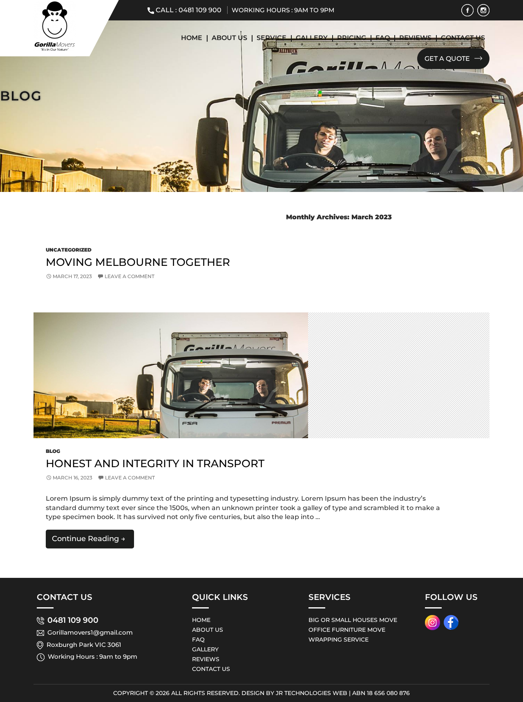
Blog (53, 451)
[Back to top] (502, 669)
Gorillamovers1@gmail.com (90, 632)
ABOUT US (207, 629)
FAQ (198, 639)
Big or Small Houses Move (352, 620)
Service (271, 38)
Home (191, 38)
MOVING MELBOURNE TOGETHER (138, 262)
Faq (382, 38)
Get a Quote (448, 58)
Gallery (312, 38)
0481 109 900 (200, 10)
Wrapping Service (338, 639)
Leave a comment (129, 276)
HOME (201, 620)
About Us (229, 38)
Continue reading (93, 541)
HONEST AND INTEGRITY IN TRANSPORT (155, 463)
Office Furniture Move (346, 629)
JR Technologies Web (311, 693)
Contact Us (463, 38)
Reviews (415, 38)
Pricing (351, 38)
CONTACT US (211, 669)
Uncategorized (69, 250)
